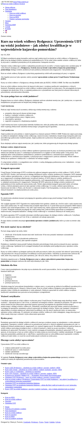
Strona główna (10, 7)
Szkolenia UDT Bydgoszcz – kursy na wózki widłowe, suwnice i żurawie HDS (32, 377)
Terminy (8, 21)
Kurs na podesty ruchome (14, 418)
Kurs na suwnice (15, 15)
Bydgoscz (34, 422)
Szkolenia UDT (10, 403)
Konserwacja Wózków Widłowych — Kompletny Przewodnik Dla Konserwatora (33, 375)
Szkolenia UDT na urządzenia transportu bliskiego (22, 383)
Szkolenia (8, 11)
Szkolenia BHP (10, 25)
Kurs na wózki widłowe (18, 13)
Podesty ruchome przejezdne (19, 19)
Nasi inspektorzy (11, 9)
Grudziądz (26, 422)
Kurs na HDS (14, 17)
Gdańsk (52, 422)
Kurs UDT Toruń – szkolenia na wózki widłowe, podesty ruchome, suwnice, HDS (33, 370)
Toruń (46, 422)
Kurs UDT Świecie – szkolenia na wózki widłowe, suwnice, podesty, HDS (31, 373)
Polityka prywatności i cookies (15, 409)
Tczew (41, 422)
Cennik (7, 27)
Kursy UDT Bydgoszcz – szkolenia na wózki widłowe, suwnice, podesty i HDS (32, 368)
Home (7, 407)
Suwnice (8, 401)
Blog (7, 23)
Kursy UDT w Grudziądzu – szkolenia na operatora (23, 372)
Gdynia (58, 422)
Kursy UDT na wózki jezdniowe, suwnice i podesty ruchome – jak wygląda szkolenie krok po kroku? (40, 389)
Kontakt (8, 29)
